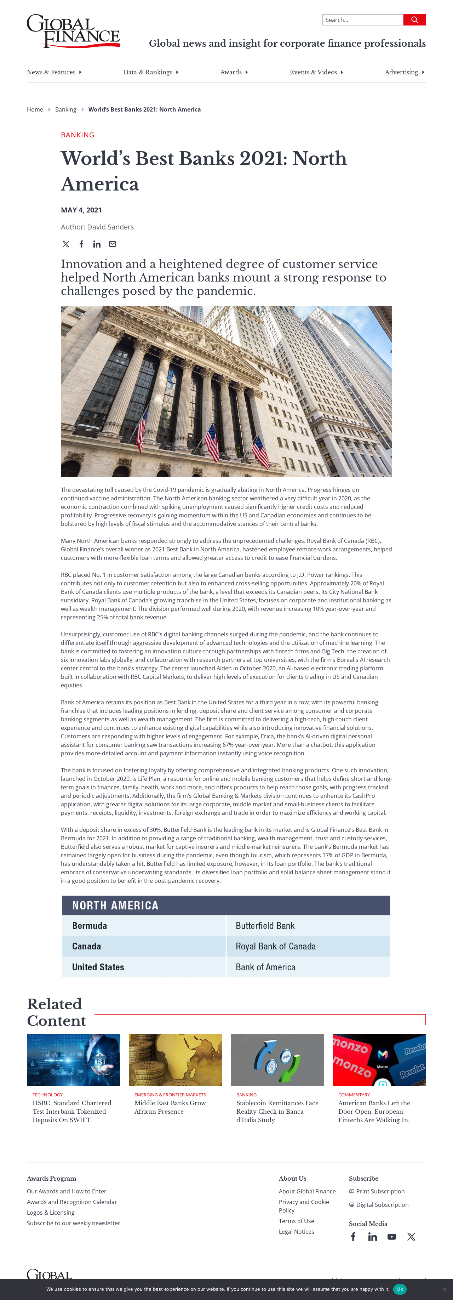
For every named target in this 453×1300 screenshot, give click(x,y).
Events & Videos (313, 72)
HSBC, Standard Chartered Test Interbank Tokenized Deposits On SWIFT (72, 1112)
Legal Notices (296, 1232)
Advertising (401, 72)
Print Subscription (380, 1191)
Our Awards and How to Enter (67, 1191)
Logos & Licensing (51, 1212)
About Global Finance (307, 1191)
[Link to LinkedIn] (372, 1236)
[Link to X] (411, 1236)
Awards (231, 72)
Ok (400, 1289)
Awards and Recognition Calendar (72, 1202)
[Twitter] (68, 244)
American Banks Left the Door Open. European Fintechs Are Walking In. (374, 1112)
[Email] (115, 244)
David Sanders (110, 227)
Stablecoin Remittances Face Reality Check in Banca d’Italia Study (277, 1112)
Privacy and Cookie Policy (304, 1206)
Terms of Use (296, 1221)
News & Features (51, 72)
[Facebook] (84, 244)
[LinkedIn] (100, 244)
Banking (65, 109)
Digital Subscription (382, 1205)
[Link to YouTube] (392, 1236)
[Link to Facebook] (353, 1236)
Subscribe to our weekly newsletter (73, 1223)
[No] (444, 1289)
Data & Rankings (148, 72)
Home (35, 109)
